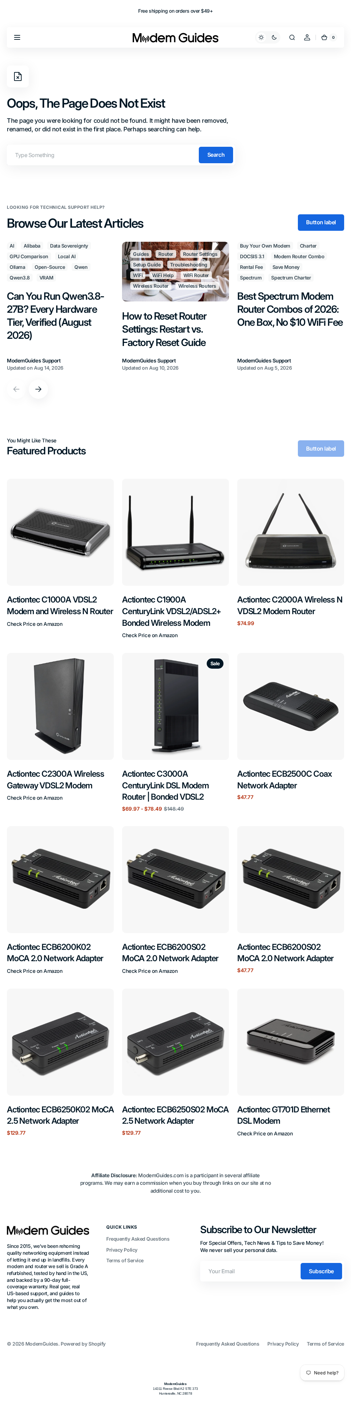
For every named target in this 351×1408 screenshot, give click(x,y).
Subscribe (321, 1271)
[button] (17, 37)
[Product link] (60, 559)
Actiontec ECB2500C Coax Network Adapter (284, 779)
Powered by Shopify (83, 1344)
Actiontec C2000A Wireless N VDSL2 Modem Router (289, 605)
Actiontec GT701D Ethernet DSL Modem (283, 1115)
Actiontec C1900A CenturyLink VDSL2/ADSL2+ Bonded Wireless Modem (171, 611)
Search (216, 154)
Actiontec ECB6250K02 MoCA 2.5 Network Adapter (60, 1115)
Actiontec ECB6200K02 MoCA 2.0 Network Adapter (55, 953)
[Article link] (60, 307)
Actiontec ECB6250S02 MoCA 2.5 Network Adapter (175, 1115)
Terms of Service (125, 1260)
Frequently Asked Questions (137, 1239)
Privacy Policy (121, 1250)
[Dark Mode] (267, 37)
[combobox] (121, 155)
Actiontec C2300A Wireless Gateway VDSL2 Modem (55, 779)
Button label (321, 222)
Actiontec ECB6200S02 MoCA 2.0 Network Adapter (170, 953)
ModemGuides (41, 1344)
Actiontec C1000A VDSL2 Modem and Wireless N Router (60, 605)
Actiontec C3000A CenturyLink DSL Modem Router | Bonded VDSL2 (165, 785)
